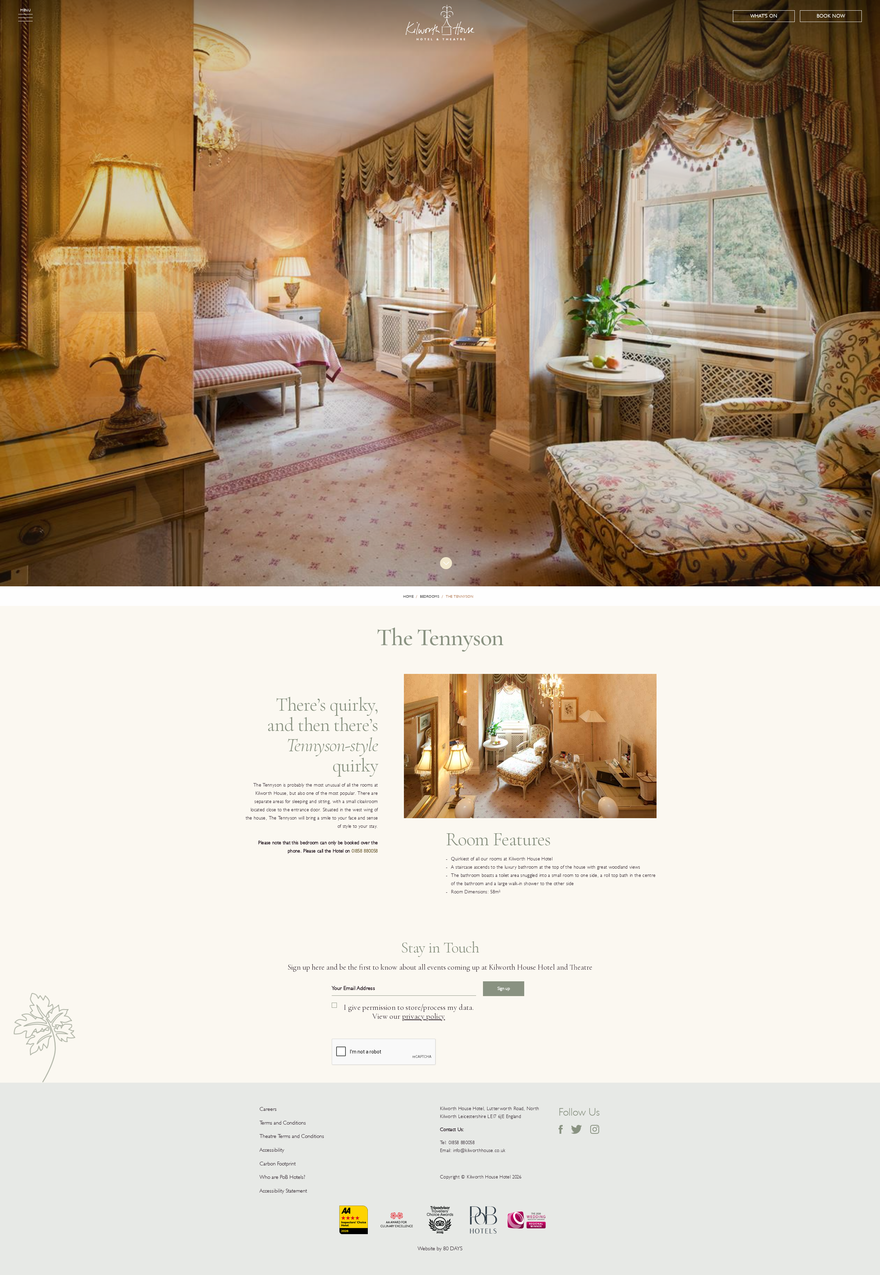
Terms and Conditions (283, 1122)
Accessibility (272, 1150)
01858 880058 (365, 851)
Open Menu (25, 17)
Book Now (831, 16)
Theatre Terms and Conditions (292, 1136)
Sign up (503, 988)
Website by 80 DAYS (440, 1248)
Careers (268, 1109)
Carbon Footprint (278, 1163)
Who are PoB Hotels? (282, 1177)
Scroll (446, 563)
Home (408, 596)
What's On (764, 16)
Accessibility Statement (283, 1190)
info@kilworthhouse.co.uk (479, 1150)
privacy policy (423, 1016)
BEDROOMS (429, 596)
